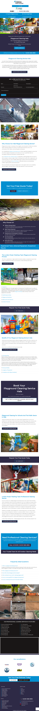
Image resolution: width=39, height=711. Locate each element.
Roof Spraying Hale (24, 633)
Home (22, 688)
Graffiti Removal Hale (25, 627)
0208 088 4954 (24, 11)
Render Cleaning (4, 689)
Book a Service (19, 47)
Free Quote (23, 689)
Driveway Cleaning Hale (5, 631)
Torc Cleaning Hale (24, 624)
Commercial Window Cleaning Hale (27, 634)
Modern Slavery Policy (5, 700)
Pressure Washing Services (9, 169)
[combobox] (19, 87)
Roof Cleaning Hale (4, 628)
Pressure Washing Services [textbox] (18, 87)
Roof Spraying (4, 692)
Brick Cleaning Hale (4, 633)
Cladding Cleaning (4, 690)
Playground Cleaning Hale (25, 628)
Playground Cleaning (7, 263)
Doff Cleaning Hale (4, 634)
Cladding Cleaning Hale (5, 627)
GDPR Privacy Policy (5, 701)
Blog (21, 692)
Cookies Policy (4, 702)
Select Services (16, 85)
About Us (22, 690)
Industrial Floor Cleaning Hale (26, 625)
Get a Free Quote (19, 400)
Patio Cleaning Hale (4, 630)
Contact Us (23, 691)
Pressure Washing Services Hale (6, 624)
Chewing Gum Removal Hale (26, 630)
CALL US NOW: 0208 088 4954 (19, 545)
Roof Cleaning (4, 691)
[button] (20, 6)
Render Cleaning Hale (5, 625)
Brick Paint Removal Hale (25, 631)
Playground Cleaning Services (9, 349)
